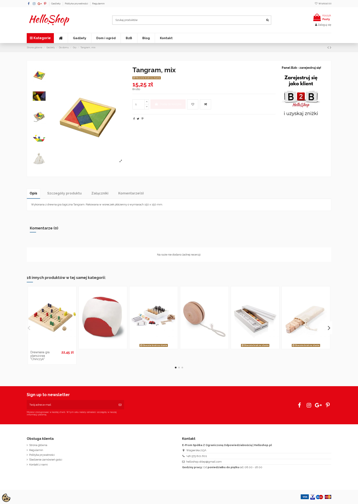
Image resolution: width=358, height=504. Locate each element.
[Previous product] (328, 47)
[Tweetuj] (138, 118)
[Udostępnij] (134, 118)
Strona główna (38, 445)
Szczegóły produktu (64, 193)
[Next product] (330, 47)
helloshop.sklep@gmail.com (204, 461)
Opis (33, 193)
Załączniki (99, 193)
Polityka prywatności (77, 3)
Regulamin (98, 3)
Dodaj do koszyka (170, 104)
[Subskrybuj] (120, 405)
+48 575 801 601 (196, 456)
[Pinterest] (142, 118)
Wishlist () (324, 3)
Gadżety (56, 3)
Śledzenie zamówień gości (45, 459)
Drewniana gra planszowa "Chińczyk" (40, 356)
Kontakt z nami (38, 464)
